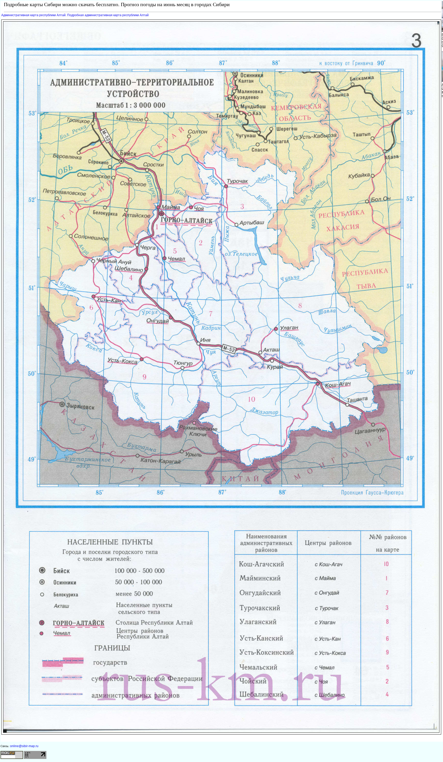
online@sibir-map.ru (24, 746)
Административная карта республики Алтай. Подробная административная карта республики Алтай (75, 15)
